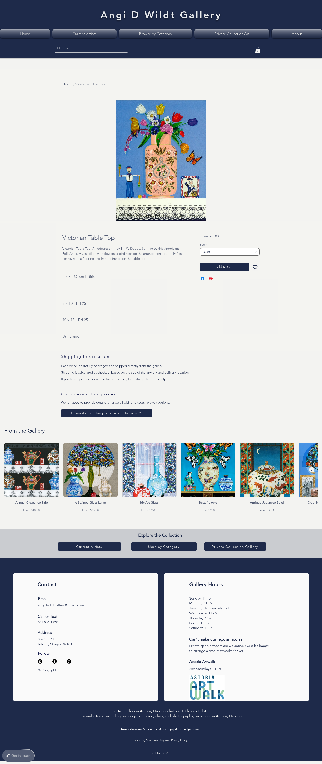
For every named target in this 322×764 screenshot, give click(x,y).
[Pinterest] (69, 661)
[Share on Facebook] (202, 278)
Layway (164, 740)
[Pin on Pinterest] (211, 278)
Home (67, 84)
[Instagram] (40, 661)
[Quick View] (31, 470)
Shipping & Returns (146, 740)
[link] (257, 50)
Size (203, 244)
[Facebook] (54, 661)
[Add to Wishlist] (255, 267)
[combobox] (230, 252)
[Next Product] (311, 469)
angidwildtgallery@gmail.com (61, 605)
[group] (161, 477)
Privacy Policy (179, 740)
